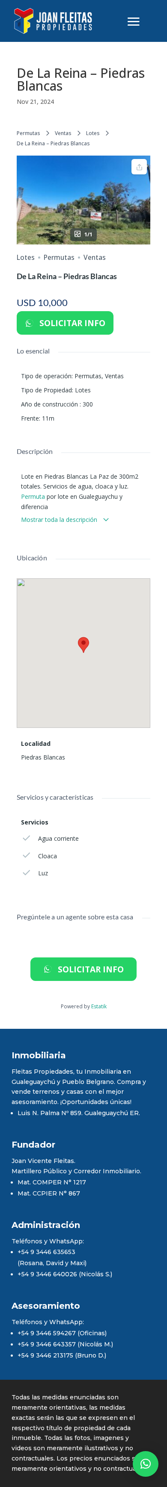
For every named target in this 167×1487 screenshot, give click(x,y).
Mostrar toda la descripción (60, 519)
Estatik (99, 1006)
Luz (43, 873)
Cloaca (47, 856)
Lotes (93, 133)
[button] (145, 1464)
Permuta (33, 496)
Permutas (28, 133)
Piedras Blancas (43, 757)
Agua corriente (58, 838)
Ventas (63, 133)
